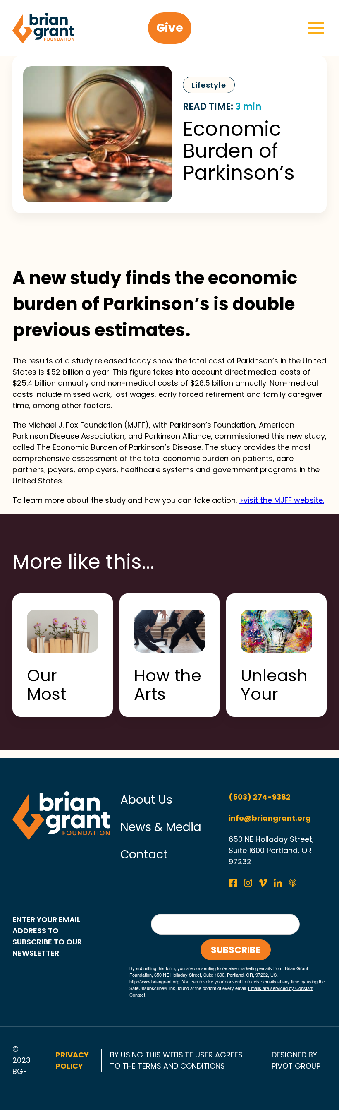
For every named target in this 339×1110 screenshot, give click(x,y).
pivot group (296, 1066)
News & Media (160, 827)
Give (169, 28)
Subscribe (235, 950)
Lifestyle (208, 85)
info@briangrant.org (270, 818)
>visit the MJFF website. (281, 500)
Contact (144, 854)
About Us (146, 800)
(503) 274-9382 (260, 797)
